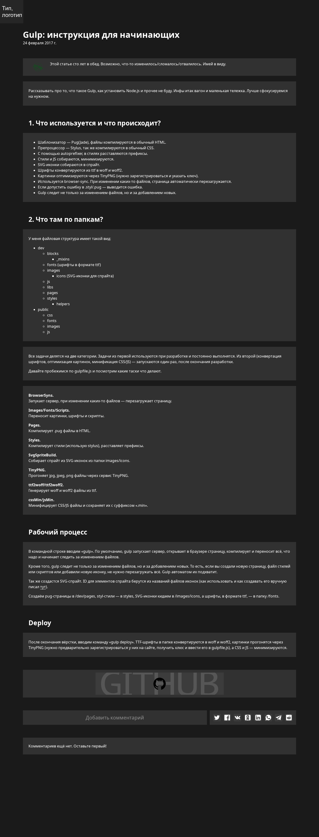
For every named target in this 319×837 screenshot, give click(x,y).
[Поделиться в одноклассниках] (248, 717)
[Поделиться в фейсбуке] (227, 717)
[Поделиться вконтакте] (237, 717)
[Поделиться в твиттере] (217, 717)
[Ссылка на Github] (160, 684)
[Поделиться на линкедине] (258, 717)
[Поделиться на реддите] (289, 717)
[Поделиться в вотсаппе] (268, 717)
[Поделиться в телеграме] (278, 717)
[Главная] (11, 11)
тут (43, 586)
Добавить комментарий (115, 717)
